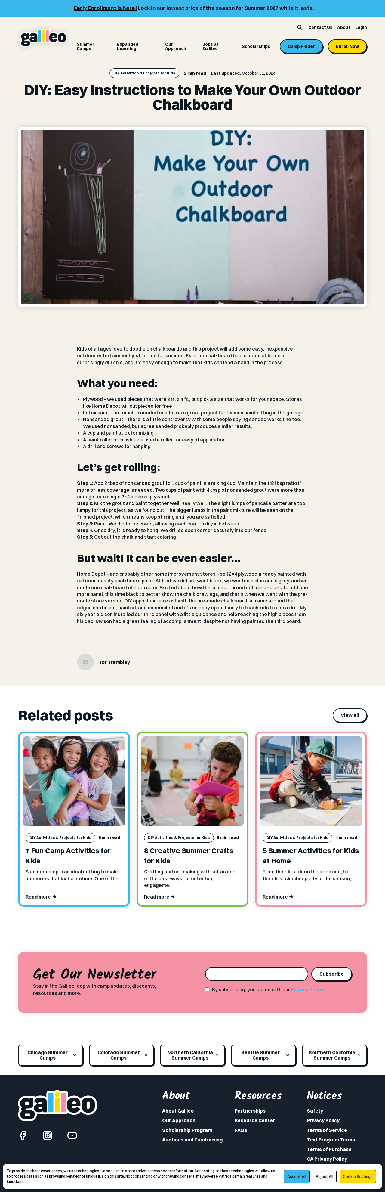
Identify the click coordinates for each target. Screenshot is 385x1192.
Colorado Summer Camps (118, 1055)
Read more (38, 896)
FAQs (241, 1130)
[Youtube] (72, 1135)
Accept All (296, 1176)
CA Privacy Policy (327, 1159)
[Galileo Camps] (43, 38)
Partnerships (250, 1111)
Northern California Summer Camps (190, 1055)
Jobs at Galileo (211, 46)
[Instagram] (47, 1135)
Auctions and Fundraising (192, 1140)
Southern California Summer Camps (332, 1055)
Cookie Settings (358, 1176)
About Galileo (178, 1111)
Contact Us (320, 27)
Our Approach (175, 46)
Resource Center (255, 1120)
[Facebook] (23, 1135)
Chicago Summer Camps (47, 1055)
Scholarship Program (187, 1130)
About (343, 27)
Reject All (324, 1176)
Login (361, 27)
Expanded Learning (127, 46)
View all (350, 715)
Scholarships (256, 46)
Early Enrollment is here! (80, 8)
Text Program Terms (331, 1140)
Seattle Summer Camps (260, 1055)
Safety (315, 1111)
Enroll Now (347, 46)
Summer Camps (85, 46)
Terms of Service (327, 1130)
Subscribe (331, 974)
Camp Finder (301, 46)
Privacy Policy (307, 989)
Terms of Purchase (329, 1149)
